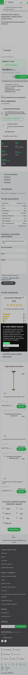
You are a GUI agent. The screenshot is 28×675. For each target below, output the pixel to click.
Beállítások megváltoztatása (11, 345)
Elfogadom (6, 343)
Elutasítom (6, 348)
